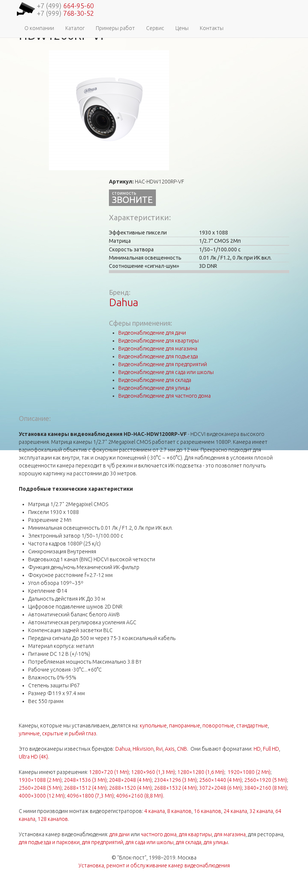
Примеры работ (115, 28)
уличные (29, 733)
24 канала (235, 811)
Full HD (271, 749)
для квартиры (195, 834)
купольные (153, 726)
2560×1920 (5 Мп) (265, 780)
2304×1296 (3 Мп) (175, 780)
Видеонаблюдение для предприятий (162, 364)
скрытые (52, 733)
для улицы (216, 842)
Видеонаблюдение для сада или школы (166, 372)
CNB (182, 749)
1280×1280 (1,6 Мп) (200, 772)
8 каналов (179, 811)
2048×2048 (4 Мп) (130, 780)
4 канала (154, 811)
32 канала (261, 811)
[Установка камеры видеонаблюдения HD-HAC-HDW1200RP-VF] (109, 110)
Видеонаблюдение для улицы (154, 388)
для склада (188, 842)
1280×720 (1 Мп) (109, 772)
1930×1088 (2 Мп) (40, 780)
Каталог (75, 28)
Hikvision (143, 749)
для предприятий (102, 842)
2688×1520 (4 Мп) (130, 788)
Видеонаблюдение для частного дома (164, 396)
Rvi (159, 749)
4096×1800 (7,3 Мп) (90, 796)
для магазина (230, 834)
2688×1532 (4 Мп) (175, 788)
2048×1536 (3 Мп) (85, 780)
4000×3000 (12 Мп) (42, 796)
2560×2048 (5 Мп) (40, 788)
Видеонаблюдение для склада (154, 380)
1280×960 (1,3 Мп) (153, 772)
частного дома (159, 834)
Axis (170, 749)
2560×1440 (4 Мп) (220, 780)
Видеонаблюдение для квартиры (158, 341)
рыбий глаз (82, 733)
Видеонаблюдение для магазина (157, 349)
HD (257, 749)
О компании (39, 28)
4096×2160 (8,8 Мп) (139, 796)
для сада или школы (149, 842)
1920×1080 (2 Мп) (249, 772)
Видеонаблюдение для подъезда (158, 356)
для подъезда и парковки (49, 842)
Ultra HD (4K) (33, 757)
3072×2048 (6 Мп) (220, 788)
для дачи (119, 834)
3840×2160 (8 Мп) (265, 788)
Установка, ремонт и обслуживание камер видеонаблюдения (154, 865)
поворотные (218, 726)
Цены (182, 28)
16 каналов (207, 811)
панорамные (184, 726)
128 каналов (53, 819)
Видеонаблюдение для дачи (152, 333)
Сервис (155, 28)
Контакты (211, 28)
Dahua (123, 302)
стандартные (252, 726)
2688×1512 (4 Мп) (85, 788)
